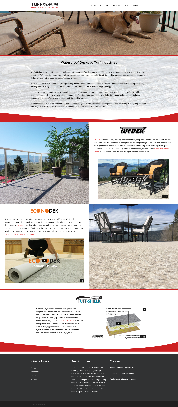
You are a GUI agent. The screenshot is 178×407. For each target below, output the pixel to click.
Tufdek (34, 368)
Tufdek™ (97, 140)
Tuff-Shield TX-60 (67, 321)
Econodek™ (21, 225)
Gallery (34, 379)
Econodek (35, 372)
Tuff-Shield (35, 375)
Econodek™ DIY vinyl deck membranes (20, 234)
